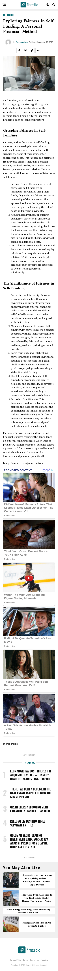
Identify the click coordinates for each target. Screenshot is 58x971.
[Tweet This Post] (25, 50)
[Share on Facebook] (19, 50)
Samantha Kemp (22, 42)
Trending (44, 960)
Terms (25, 960)
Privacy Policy (15, 960)
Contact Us (34, 960)
